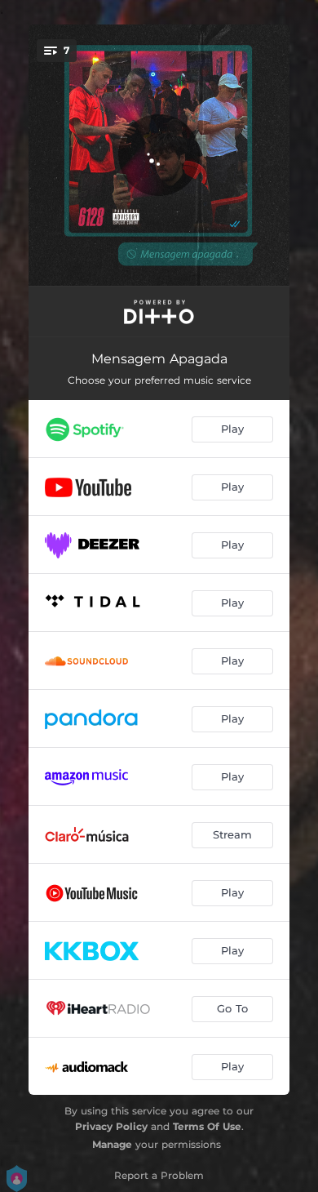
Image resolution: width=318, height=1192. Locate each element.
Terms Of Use (207, 1126)
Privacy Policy (111, 1126)
